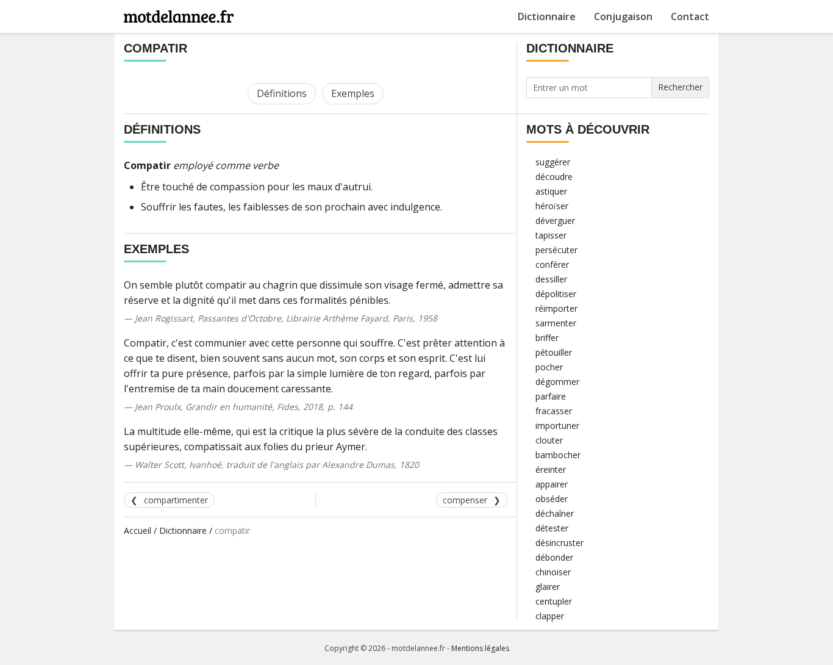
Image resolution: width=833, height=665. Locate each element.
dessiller (551, 279)
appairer (551, 484)
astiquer (551, 191)
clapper (549, 616)
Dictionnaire (547, 16)
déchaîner (554, 513)
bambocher (558, 455)
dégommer (557, 381)
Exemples (352, 93)
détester (551, 528)
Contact (690, 16)
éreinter (550, 469)
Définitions (282, 93)
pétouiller (553, 352)
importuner (557, 425)
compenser (465, 500)
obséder (551, 499)
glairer (547, 586)
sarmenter (555, 323)
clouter (549, 440)
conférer (552, 264)
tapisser (551, 235)
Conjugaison (623, 16)
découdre (554, 176)
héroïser (551, 206)
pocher (549, 367)
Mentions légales (480, 648)
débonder (554, 557)
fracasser (553, 411)
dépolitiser (555, 294)
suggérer (552, 162)
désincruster (559, 542)
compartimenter (176, 500)
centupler (553, 601)
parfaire (550, 396)
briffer (547, 337)
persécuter (556, 250)
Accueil (137, 530)
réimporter (556, 308)
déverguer (555, 220)
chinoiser (553, 572)
